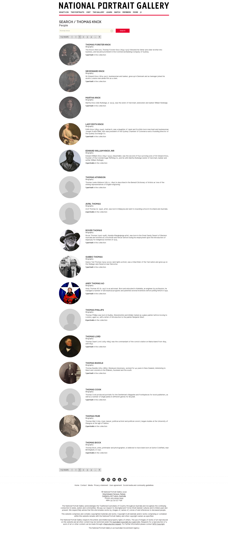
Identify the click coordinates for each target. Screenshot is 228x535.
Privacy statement (101, 485)
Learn (109, 12)
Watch (117, 12)
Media (90, 485)
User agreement (115, 485)
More (135, 12)
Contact (83, 485)
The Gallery (98, 12)
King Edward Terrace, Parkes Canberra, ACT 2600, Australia (114, 495)
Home (77, 485)
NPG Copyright (158, 524)
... (95, 37)
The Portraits (77, 12)
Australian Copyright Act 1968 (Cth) (126, 522)
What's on (64, 12)
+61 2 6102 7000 (116, 498)
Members (126, 12)
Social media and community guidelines (138, 485)
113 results (64, 37)
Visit (88, 12)
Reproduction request (112, 524)
